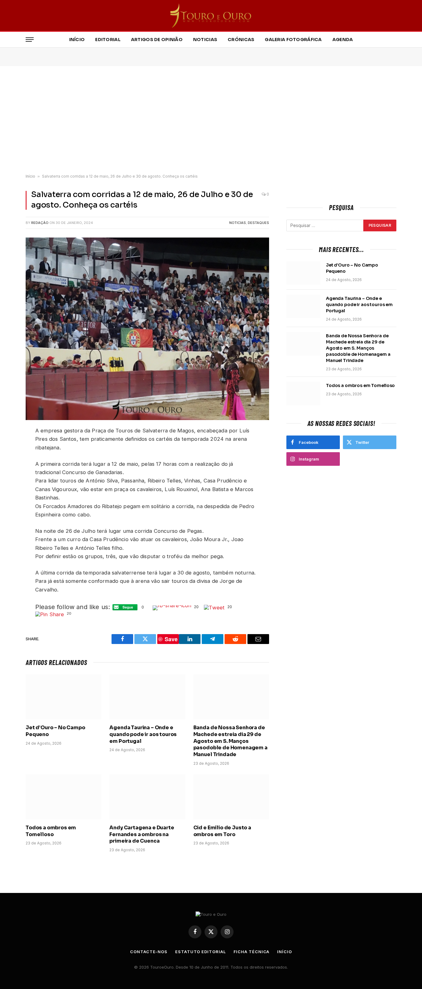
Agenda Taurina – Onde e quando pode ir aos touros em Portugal (143, 734)
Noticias (205, 39)
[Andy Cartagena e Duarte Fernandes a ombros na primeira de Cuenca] (147, 796)
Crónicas (241, 39)
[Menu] (30, 40)
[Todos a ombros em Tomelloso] (63, 796)
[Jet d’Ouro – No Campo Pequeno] (63, 696)
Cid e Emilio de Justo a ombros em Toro (222, 831)
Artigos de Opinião (157, 39)
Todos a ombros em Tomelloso (51, 831)
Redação (40, 223)
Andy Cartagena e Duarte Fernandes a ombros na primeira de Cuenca (141, 834)
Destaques (258, 223)
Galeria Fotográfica (293, 39)
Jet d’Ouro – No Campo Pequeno (55, 731)
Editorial (107, 39)
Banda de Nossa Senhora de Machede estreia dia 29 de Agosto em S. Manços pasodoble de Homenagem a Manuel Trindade (230, 741)
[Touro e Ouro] (211, 15)
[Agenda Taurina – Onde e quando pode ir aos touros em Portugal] (147, 696)
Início (77, 39)
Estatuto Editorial (200, 951)
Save (171, 639)
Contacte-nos (148, 951)
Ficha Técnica (252, 951)
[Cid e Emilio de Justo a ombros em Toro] (231, 796)
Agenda (342, 39)
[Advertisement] (211, 120)
